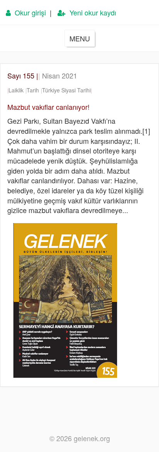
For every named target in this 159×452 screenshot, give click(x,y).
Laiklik (16, 90)
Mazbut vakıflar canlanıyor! (48, 107)
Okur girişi (28, 12)
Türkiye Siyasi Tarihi (66, 90)
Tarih (33, 90)
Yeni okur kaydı (91, 12)
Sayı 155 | (42, 75)
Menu (79, 38)
